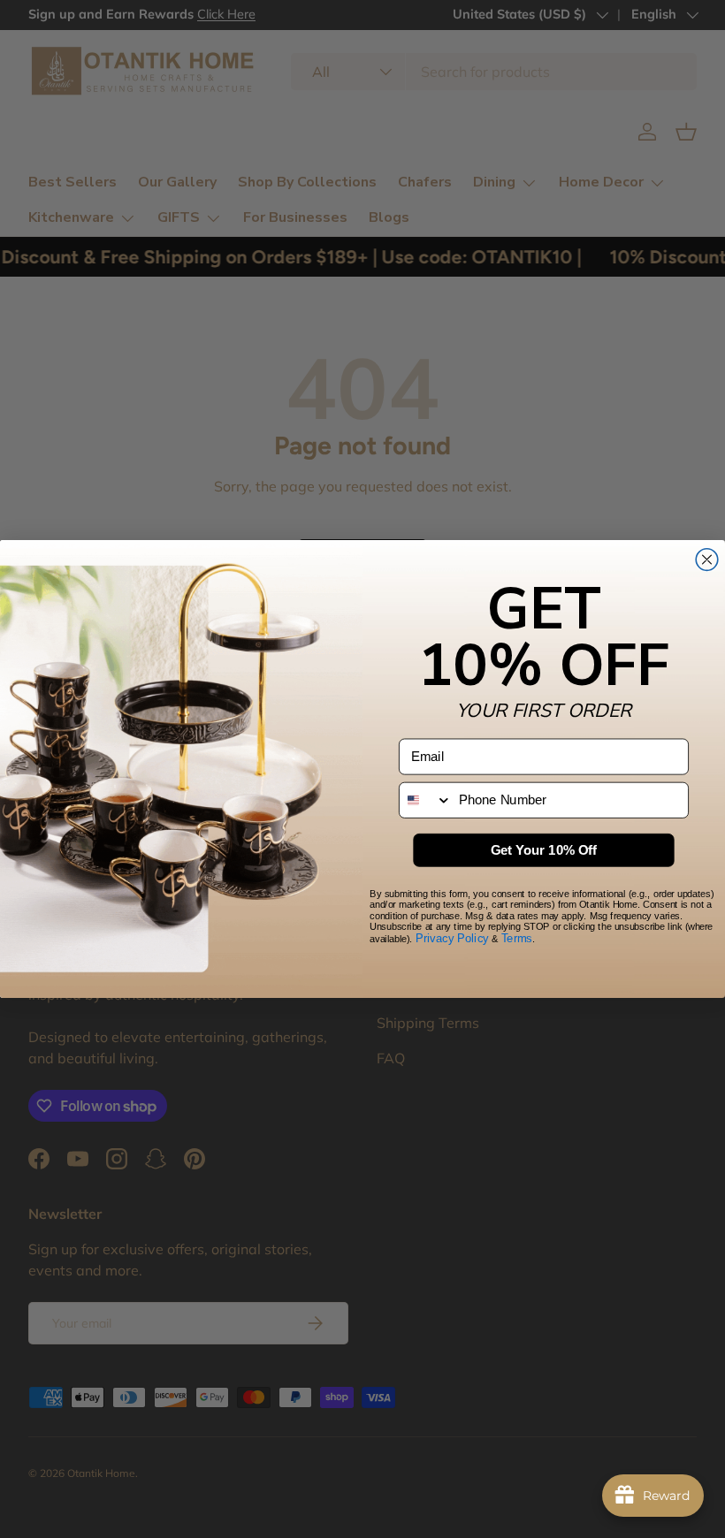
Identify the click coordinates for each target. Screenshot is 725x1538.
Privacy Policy (452, 939)
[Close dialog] (707, 560)
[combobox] (426, 800)
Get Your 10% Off (544, 850)
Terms (516, 939)
